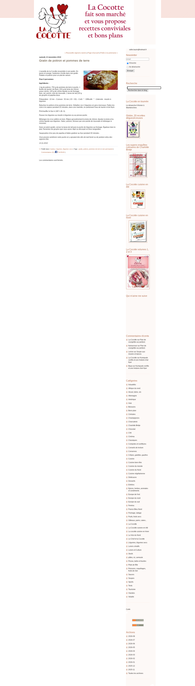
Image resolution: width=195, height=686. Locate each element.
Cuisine (131, 459)
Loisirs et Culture (134, 550)
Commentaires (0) (47, 152)
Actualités (132, 385)
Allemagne (132, 396)
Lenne (130, 352)
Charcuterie (132, 422)
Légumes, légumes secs (137, 543)
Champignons (133, 418)
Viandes (131, 593)
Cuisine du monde (135, 466)
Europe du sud (134, 502)
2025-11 (131, 670)
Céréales (131, 414)
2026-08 (131, 636)
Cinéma (131, 437)
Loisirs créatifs (133, 546)
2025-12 (131, 666)
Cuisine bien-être (135, 462)
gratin (81, 149)
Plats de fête (133, 565)
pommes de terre (95, 149)
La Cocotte (132, 340)
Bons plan (132, 411)
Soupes (131, 578)
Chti (129, 433)
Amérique (132, 399)
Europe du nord (134, 498)
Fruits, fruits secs (134, 517)
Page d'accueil (93, 53)
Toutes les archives (135, 673)
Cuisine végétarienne (136, 474)
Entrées (131, 485)
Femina (131, 506)
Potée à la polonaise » (109, 53)
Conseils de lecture (135, 448)
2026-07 (131, 640)
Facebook (61, 152)
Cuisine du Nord (134, 470)
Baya (130, 366)
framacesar (132, 346)
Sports (130, 582)
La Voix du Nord (134, 535)
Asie (130, 403)
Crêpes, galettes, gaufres (138, 455)
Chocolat (131, 429)
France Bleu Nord (135, 509)
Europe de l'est (134, 494)
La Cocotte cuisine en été (138, 528)
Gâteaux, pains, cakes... (137, 520)
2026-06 (131, 644)
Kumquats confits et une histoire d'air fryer (138, 360)
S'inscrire (132, 63)
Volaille (131, 597)
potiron (85, 149)
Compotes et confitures (137, 444)
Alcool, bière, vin (134, 392)
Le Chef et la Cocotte (136, 539)
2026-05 (131, 647)
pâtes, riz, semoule (135, 557)
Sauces (131, 575)
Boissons (131, 407)
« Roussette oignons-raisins (75, 53)
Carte (128, 609)
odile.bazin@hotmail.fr (138, 50)
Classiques (132, 440)
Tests (130, 586)
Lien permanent (107, 149)
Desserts (131, 481)
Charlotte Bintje (134, 425)
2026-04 (131, 651)
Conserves (132, 451)
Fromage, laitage (134, 513)
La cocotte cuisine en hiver (138, 531)
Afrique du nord (134, 388)
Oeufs (130, 554)
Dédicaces (132, 477)
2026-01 (131, 662)
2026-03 (131, 655)
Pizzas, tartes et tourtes (137, 561)
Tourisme (131, 589)
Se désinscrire (134, 67)
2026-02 (131, 658)
